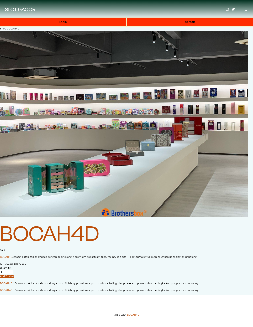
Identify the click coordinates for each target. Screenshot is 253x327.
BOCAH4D (13, 28)
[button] (7, 276)
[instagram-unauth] (227, 9)
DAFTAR (190, 22)
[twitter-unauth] (233, 9)
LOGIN (63, 22)
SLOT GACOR (20, 9)
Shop (3, 28)
